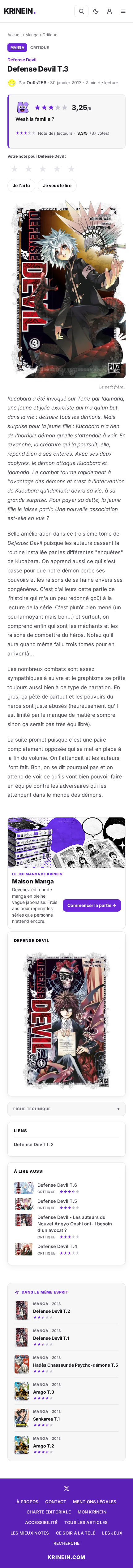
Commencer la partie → (91, 905)
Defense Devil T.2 (34, 1144)
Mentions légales (94, 1501)
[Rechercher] (81, 11)
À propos (27, 1501)
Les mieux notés (30, 1533)
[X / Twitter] (66, 1488)
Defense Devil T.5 (57, 1201)
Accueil (14, 34)
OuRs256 (36, 82)
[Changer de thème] (96, 11)
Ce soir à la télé (76, 1533)
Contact (55, 1501)
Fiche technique (32, 1109)
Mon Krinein (92, 1511)
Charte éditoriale (49, 1511)
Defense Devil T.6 (57, 1185)
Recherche (66, 1543)
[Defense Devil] (66, 1020)
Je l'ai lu (21, 185)
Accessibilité (41, 1522)
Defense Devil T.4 (57, 1246)
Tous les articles (86, 1522)
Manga (31, 34)
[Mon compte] (109, 11)
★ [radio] (14, 169)
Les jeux (112, 1533)
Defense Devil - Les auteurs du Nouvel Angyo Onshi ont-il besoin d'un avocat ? (74, 1224)
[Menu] (123, 11)
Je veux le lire (57, 185)
